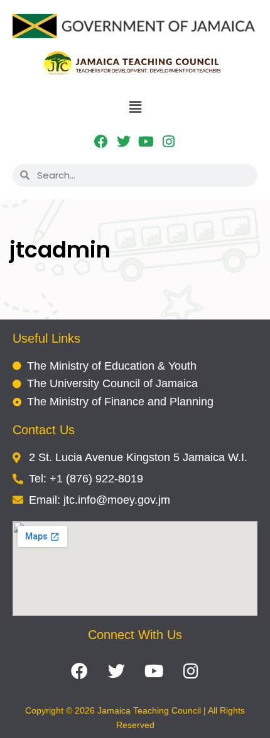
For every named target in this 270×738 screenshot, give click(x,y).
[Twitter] (124, 142)
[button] (135, 107)
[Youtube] (146, 142)
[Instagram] (168, 142)
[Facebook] (101, 142)
